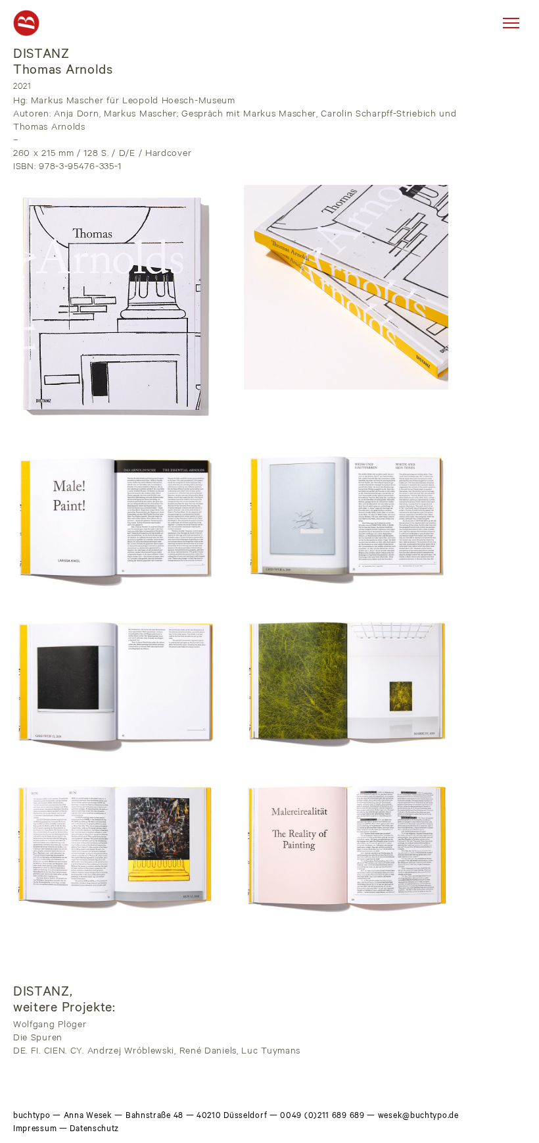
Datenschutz (94, 1129)
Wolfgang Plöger (50, 1026)
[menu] (511, 23)
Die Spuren (37, 1039)
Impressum (35, 1129)
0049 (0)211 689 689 (322, 1116)
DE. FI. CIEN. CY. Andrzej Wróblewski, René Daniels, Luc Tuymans (156, 1052)
